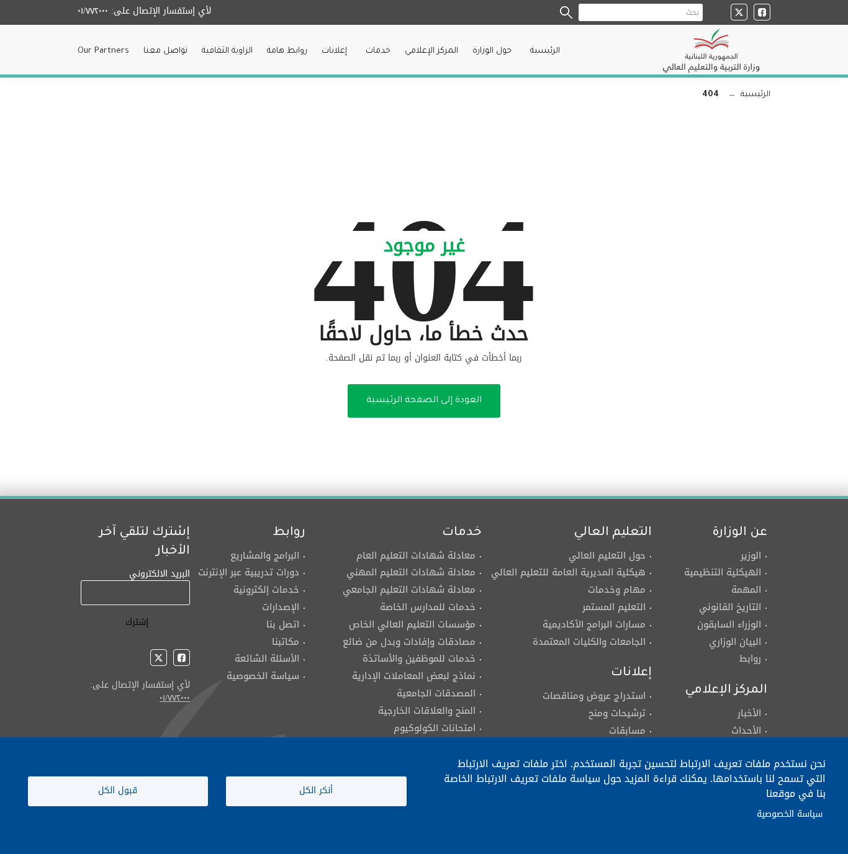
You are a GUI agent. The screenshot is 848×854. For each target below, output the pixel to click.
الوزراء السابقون (727, 624)
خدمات (378, 51)
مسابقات (627, 730)
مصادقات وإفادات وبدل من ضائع (409, 641)
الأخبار (749, 713)
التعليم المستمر (614, 607)
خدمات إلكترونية (266, 589)
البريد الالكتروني (159, 573)
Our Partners (103, 51)
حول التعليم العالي (607, 555)
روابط (748, 658)
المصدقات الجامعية (436, 693)
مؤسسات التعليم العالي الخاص (412, 624)
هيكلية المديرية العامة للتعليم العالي (568, 572)
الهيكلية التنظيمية (722, 572)
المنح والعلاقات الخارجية (427, 710)
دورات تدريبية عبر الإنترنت (248, 572)
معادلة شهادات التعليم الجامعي (409, 589)
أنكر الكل (316, 790)
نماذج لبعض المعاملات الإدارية (414, 676)
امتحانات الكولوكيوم (435, 728)
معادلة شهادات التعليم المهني (411, 572)
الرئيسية (545, 51)
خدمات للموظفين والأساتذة (419, 658)
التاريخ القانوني (730, 607)
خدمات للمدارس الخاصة (428, 607)
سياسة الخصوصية (263, 676)
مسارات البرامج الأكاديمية (594, 624)
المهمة (746, 589)
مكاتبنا (285, 641)
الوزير (751, 555)
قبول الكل (117, 790)
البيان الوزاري (733, 641)
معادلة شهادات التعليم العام (416, 555)
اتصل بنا (282, 624)
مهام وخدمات (617, 589)
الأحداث (746, 730)
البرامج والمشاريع (264, 555)
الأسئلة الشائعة (267, 658)
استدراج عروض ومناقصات (594, 695)
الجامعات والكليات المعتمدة (589, 641)
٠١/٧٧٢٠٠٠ (93, 10)
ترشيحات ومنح (617, 713)
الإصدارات (280, 607)
